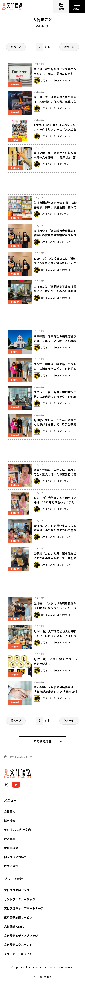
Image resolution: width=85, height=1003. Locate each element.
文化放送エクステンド (18, 945)
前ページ (16, 47)
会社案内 (9, 811)
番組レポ (15, 84)
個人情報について (15, 857)
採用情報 (9, 821)
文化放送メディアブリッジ (21, 936)
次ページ (69, 47)
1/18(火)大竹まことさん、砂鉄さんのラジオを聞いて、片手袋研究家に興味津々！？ (55, 424)
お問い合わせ (12, 866)
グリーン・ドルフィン (18, 954)
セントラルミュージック (19, 899)
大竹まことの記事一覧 (21, 756)
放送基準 (9, 839)
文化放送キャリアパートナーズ (24, 908)
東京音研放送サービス (18, 917)
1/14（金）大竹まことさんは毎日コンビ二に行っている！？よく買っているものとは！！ (55, 635)
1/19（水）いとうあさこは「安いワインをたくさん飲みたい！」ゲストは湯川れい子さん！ (55, 262)
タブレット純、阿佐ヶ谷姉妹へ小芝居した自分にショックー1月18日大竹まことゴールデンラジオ (55, 396)
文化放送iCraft (14, 926)
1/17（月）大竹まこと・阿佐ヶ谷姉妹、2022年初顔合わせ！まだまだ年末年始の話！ (55, 502)
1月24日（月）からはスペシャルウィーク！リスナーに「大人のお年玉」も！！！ (55, 129)
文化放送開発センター (18, 890)
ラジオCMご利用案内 (17, 830)
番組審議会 (11, 848)
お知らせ (15, 140)
